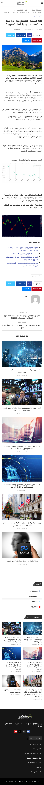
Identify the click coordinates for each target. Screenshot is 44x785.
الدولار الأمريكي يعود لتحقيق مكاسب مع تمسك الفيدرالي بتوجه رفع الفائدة (23, 249)
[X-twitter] (19, 731)
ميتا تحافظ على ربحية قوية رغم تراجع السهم (22, 561)
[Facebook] (28, 731)
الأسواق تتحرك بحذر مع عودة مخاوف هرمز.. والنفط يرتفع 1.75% (22, 371)
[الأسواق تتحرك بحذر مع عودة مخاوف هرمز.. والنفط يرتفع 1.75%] (22, 354)
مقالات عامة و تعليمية (34, 758)
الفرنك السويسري (36, 276)
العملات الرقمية (36, 772)
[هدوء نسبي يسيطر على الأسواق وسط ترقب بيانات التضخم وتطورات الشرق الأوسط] (22, 430)
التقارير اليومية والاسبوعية (33, 753)
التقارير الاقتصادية (22, 10)
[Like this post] (29, 35)
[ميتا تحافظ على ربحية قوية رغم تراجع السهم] (22, 545)
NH (38, 29)
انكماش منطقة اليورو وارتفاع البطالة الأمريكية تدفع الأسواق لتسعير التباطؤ (22, 258)
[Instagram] (24, 731)
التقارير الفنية (37, 749)
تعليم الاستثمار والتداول (33, 763)
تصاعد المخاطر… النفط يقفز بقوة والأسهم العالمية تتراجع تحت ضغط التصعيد (22, 264)
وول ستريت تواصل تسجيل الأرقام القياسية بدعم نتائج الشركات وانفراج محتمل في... (22, 524)
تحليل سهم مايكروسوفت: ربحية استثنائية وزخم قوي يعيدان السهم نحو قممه (22, 409)
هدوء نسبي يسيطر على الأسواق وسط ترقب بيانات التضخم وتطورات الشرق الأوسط (22, 447)
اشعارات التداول (36, 767)
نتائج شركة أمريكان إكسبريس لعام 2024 (25, 253)
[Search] (2, 3)
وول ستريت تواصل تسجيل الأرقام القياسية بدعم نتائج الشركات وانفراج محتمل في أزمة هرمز (33, 693)
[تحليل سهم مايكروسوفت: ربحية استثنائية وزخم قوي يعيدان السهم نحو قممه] (22, 392)
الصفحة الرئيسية (37, 10)
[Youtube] (15, 731)
